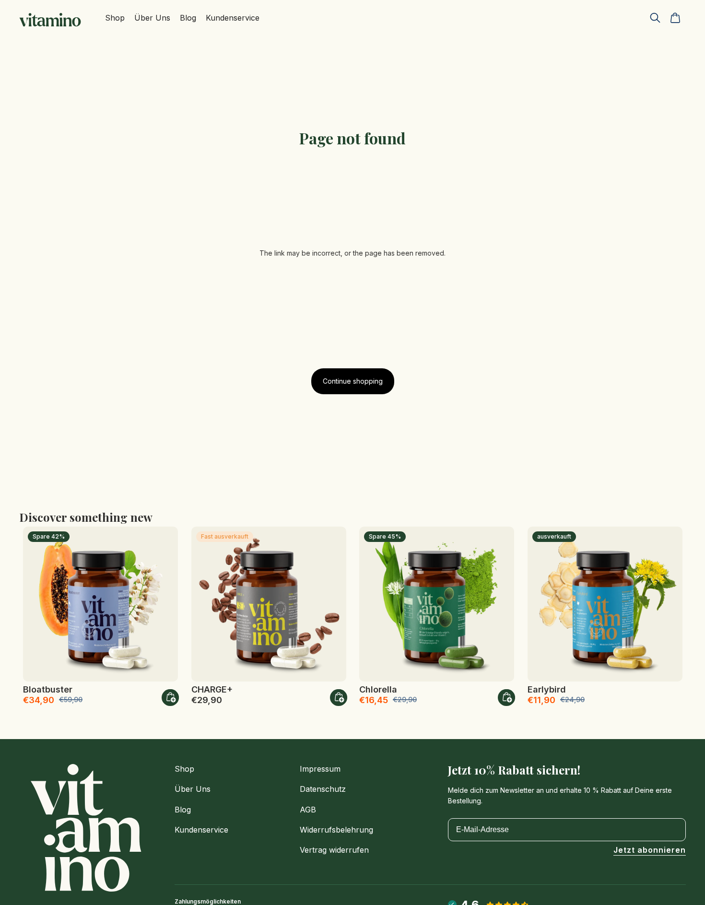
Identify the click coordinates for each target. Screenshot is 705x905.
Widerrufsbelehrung (336, 829)
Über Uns (193, 789)
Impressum (320, 769)
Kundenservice (201, 829)
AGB (308, 809)
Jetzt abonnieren (649, 850)
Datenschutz (323, 789)
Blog (183, 809)
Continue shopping (353, 381)
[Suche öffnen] (655, 17)
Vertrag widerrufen (334, 850)
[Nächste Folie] (163, 603)
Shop (184, 769)
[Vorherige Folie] (37, 603)
